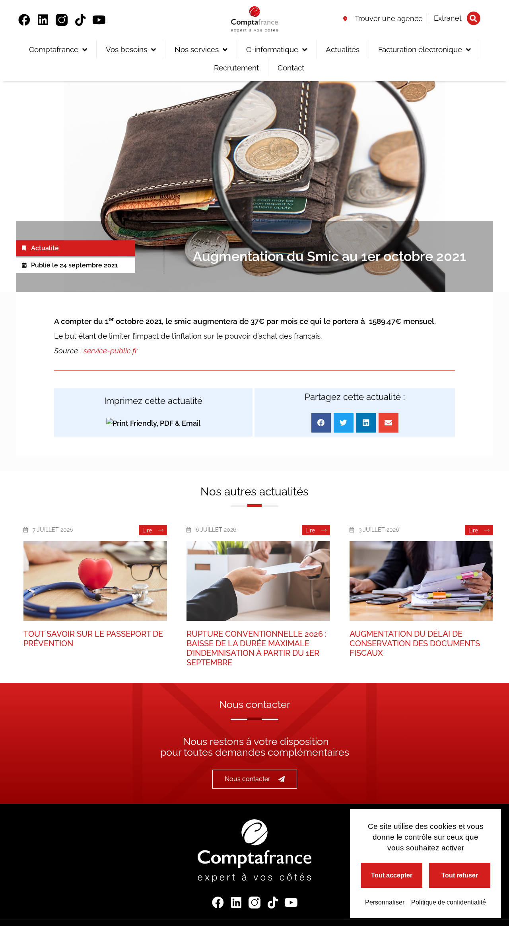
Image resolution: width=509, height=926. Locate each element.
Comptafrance (53, 49)
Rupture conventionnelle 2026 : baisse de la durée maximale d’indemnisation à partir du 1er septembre (256, 648)
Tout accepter (391, 875)
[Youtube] (99, 20)
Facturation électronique (420, 49)
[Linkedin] (43, 20)
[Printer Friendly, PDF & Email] (153, 423)
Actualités (342, 49)
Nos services (197, 49)
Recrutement (236, 67)
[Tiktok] (80, 20)
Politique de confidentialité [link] (448, 902)
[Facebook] (24, 20)
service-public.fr (111, 350)
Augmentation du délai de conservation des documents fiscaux (415, 643)
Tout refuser (459, 875)
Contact (291, 67)
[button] (473, 18)
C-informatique (272, 49)
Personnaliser (384, 902)
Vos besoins (126, 49)
